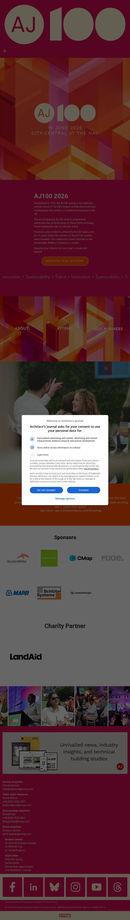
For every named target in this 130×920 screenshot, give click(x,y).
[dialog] (65, 460)
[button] (65, 454)
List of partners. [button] (91, 468)
